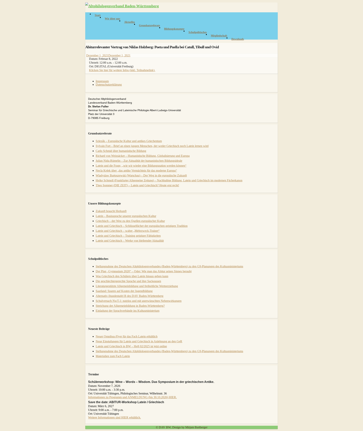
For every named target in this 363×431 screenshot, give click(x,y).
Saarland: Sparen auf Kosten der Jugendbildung (124, 291)
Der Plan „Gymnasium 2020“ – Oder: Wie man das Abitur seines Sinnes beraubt (144, 271)
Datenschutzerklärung (109, 84)
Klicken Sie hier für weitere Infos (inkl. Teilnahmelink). (122, 70)
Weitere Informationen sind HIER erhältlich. (114, 417)
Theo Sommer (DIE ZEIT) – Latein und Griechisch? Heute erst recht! (137, 185)
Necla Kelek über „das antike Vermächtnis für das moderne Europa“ (136, 170)
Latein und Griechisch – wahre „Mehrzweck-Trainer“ (128, 230)
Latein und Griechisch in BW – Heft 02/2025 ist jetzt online (131, 346)
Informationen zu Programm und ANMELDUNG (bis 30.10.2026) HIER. (132, 397)
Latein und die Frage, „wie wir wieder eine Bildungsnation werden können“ (141, 165)
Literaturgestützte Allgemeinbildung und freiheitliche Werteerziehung (137, 286)
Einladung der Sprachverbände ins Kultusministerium (127, 310)
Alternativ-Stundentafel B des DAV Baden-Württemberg (129, 295)
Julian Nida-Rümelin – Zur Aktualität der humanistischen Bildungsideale (139, 160)
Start (98, 15)
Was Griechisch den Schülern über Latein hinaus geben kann (132, 276)
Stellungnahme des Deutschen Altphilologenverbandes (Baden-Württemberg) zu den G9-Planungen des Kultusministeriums (169, 266)
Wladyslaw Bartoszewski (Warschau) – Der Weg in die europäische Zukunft (141, 175)
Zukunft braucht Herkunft (111, 211)
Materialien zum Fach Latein (113, 356)
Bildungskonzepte (174, 28)
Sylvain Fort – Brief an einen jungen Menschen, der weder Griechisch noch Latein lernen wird (152, 146)
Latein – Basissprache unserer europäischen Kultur (126, 216)
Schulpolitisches (197, 32)
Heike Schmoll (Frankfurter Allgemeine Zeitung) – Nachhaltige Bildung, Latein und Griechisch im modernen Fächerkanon (169, 180)
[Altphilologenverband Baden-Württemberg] (122, 6)
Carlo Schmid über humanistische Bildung (121, 150)
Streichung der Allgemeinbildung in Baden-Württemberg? (130, 305)
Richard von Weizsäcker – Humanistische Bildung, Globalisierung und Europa (143, 155)
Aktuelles (129, 22)
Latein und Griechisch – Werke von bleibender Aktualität (130, 240)
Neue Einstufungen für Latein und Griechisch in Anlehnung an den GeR (139, 341)
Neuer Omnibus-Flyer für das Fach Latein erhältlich (126, 336)
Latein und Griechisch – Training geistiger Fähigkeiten (128, 235)
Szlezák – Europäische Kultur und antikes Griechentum (129, 141)
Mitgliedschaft (219, 35)
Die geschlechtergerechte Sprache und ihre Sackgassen (128, 281)
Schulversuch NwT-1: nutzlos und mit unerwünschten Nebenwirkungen (139, 300)
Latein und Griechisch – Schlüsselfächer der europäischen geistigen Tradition (142, 225)
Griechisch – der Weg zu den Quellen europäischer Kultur (130, 221)
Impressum (102, 81)
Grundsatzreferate (149, 25)
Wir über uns (112, 18)
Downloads (237, 39)
